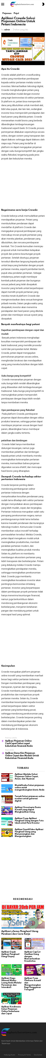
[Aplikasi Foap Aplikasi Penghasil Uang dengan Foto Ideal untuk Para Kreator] (7, 821)
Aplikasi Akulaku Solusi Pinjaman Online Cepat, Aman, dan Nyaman (26, 776)
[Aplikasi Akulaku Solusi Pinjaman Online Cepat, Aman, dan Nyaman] (7, 777)
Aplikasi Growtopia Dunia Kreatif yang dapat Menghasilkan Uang (28, 809)
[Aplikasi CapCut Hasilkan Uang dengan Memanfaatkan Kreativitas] (34, 943)
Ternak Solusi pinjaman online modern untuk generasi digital (30, 798)
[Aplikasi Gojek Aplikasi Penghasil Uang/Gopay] (11, 943)
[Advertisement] (23, 186)
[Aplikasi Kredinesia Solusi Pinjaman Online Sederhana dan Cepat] (11, 998)
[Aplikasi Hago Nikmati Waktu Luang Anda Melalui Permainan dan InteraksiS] (11, 970)
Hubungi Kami (9, 1055)
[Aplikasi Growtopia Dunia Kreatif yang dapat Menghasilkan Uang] (7, 810)
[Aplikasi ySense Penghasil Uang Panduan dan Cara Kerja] (23, 916)
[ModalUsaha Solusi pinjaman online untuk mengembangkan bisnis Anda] (7, 788)
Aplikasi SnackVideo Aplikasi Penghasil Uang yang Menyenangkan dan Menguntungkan (29, 832)
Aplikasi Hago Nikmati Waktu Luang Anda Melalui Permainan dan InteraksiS (11, 982)
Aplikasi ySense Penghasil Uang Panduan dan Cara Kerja (19, 932)
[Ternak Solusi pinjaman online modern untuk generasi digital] (7, 799)
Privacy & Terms (24, 1055)
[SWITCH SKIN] (43, 4)
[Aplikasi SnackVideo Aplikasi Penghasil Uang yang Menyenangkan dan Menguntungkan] (7, 832)
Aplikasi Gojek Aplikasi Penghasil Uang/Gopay (10, 954)
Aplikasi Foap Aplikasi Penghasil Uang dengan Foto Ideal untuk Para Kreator (29, 820)
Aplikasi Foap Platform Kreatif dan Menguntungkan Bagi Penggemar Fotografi (32, 984)
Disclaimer (38, 1055)
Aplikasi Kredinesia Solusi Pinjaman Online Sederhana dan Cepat (11, 1010)
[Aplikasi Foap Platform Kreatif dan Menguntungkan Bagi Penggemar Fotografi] (34, 970)
